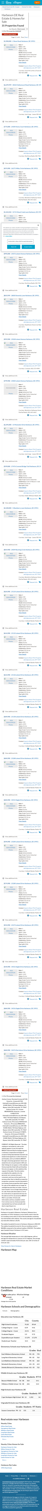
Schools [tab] (5, 1311)
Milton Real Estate (6, 1426)
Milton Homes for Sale (8, 1449)
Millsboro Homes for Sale (9, 1453)
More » (4, 1439)
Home (6, 1476)
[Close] (38, 225)
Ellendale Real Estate (7, 1436)
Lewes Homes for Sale (7, 1457)
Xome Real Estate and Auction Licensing (12, 1481)
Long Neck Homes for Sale (9, 1455)
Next (26, 37)
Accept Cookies (28, 246)
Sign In (37, 2)
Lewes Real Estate (6, 1434)
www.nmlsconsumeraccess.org (23, 1500)
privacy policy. (8, 236)
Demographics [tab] (15, 1311)
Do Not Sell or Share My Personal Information (20, 241)
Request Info (33, 75)
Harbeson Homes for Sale (9, 1447)
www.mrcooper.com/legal (20, 1502)
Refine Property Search (10, 34)
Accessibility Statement (19, 1478)
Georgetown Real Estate (8, 1428)
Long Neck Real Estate (7, 1432)
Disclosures (33, 1476)
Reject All (13, 246)
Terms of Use (24, 1476)
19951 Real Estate (6, 1468)
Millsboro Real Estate (7, 1430)
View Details (22, 62)
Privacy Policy (14, 1476)
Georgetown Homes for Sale (9, 1451)
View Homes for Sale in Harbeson (11, 1246)
